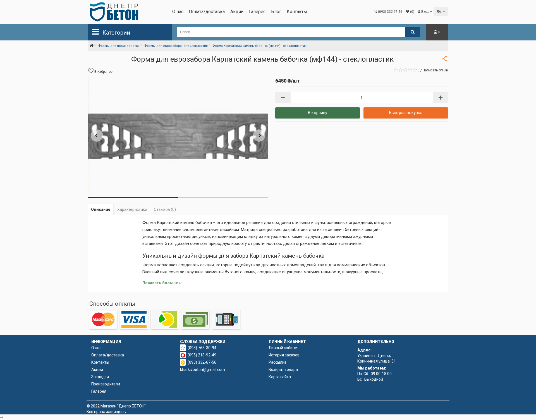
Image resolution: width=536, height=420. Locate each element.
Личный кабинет (284, 348)
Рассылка (277, 362)
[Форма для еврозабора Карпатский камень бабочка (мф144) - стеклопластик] (178, 135)
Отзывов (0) (165, 209)
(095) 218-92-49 (202, 355)
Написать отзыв (435, 70)
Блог (276, 11)
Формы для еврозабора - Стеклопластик (176, 46)
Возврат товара (283, 369)
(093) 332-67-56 (202, 362)
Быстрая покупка (405, 112)
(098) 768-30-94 (202, 348)
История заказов (284, 355)
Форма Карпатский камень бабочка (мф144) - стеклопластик (259, 46)
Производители (105, 384)
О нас (177, 11)
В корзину (317, 112)
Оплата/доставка (207, 11)
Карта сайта (280, 377)
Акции (236, 11)
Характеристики (132, 209)
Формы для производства (119, 46)
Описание (101, 209)
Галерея (257, 11)
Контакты (297, 11)
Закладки (100, 377)
